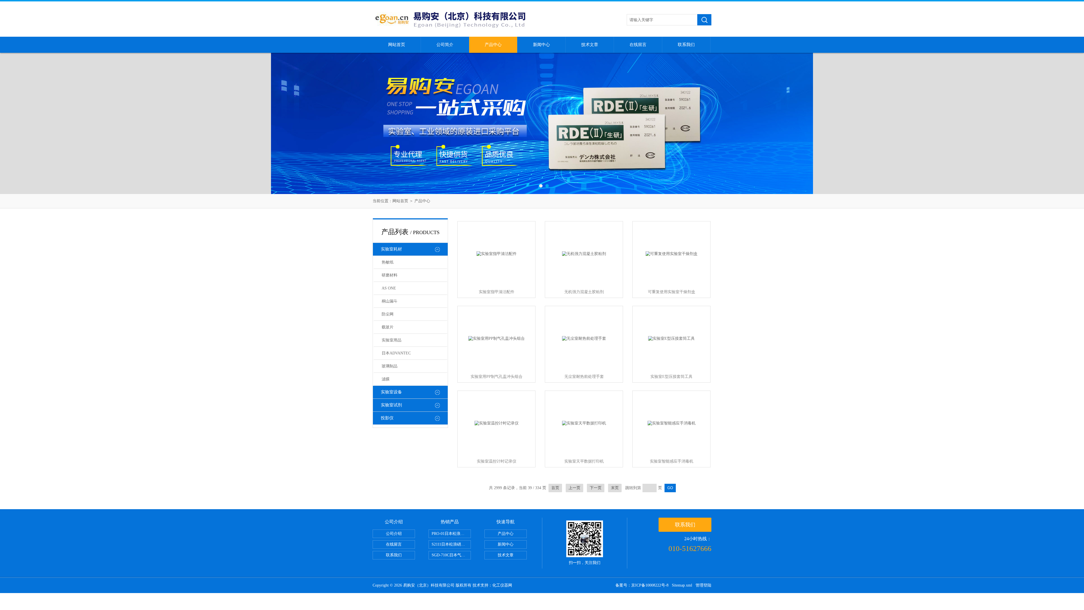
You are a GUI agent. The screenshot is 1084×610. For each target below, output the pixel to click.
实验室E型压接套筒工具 (671, 376)
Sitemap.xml (682, 585)
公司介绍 (394, 533)
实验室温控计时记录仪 (496, 461)
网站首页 (396, 44)
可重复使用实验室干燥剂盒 (671, 292)
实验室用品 (391, 340)
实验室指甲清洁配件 (496, 292)
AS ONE (389, 288)
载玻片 (388, 327)
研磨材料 (389, 275)
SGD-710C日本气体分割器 (451, 555)
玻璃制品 (389, 366)
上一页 (574, 488)
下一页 (596, 488)
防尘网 (388, 314)
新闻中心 (541, 44)
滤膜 (386, 379)
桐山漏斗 (389, 301)
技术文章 (589, 44)
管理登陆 (703, 585)
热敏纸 (388, 262)
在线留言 (638, 44)
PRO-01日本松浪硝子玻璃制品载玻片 (451, 533)
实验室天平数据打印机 (584, 461)
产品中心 (493, 44)
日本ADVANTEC (396, 353)
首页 (555, 488)
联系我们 (686, 44)
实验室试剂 (391, 405)
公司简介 (444, 44)
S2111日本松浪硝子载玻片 (451, 544)
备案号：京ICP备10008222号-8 (641, 585)
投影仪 (387, 418)
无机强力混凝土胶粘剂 (584, 292)
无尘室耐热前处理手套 (584, 376)
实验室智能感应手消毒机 (671, 461)
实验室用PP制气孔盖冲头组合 (497, 376)
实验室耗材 (391, 249)
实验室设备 (391, 392)
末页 (615, 488)
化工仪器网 (502, 585)
